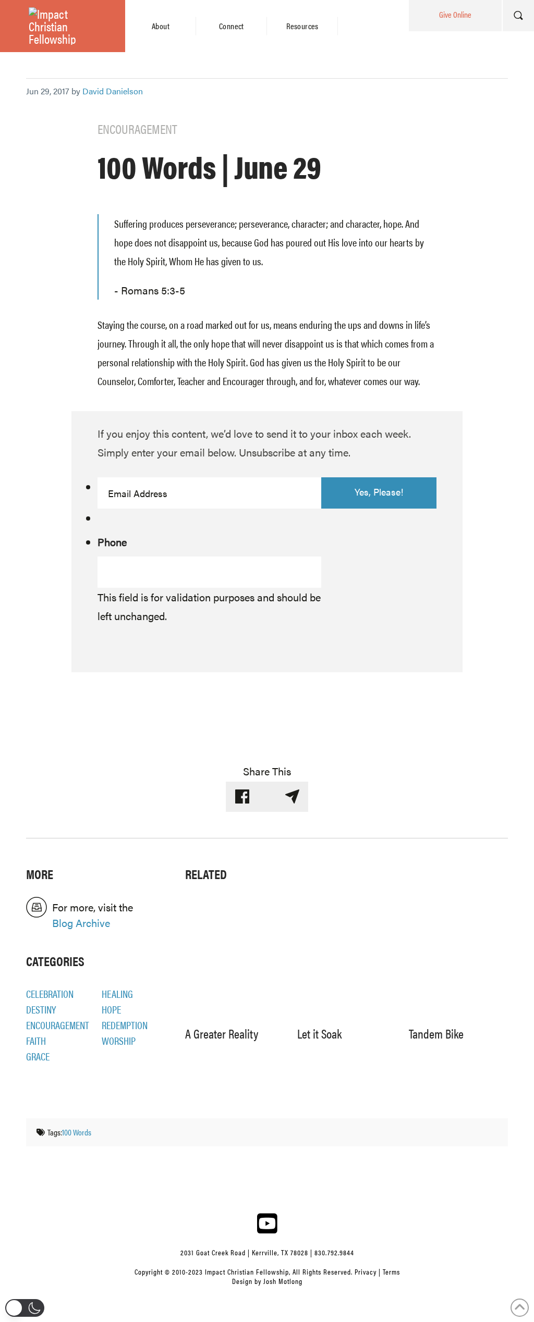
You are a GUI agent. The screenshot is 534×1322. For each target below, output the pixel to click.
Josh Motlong (282, 1281)
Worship (119, 1040)
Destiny (41, 1009)
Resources (302, 26)
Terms (391, 1271)
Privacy (366, 1271)
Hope (111, 1009)
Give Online (455, 14)
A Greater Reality (221, 1033)
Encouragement (57, 1024)
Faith (36, 1040)
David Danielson (112, 91)
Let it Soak (319, 1033)
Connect (231, 26)
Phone (112, 541)
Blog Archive (81, 922)
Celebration (50, 993)
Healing (117, 993)
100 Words (76, 1132)
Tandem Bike (436, 1033)
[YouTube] (267, 1223)
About (160, 26)
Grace (38, 1056)
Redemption (125, 1024)
